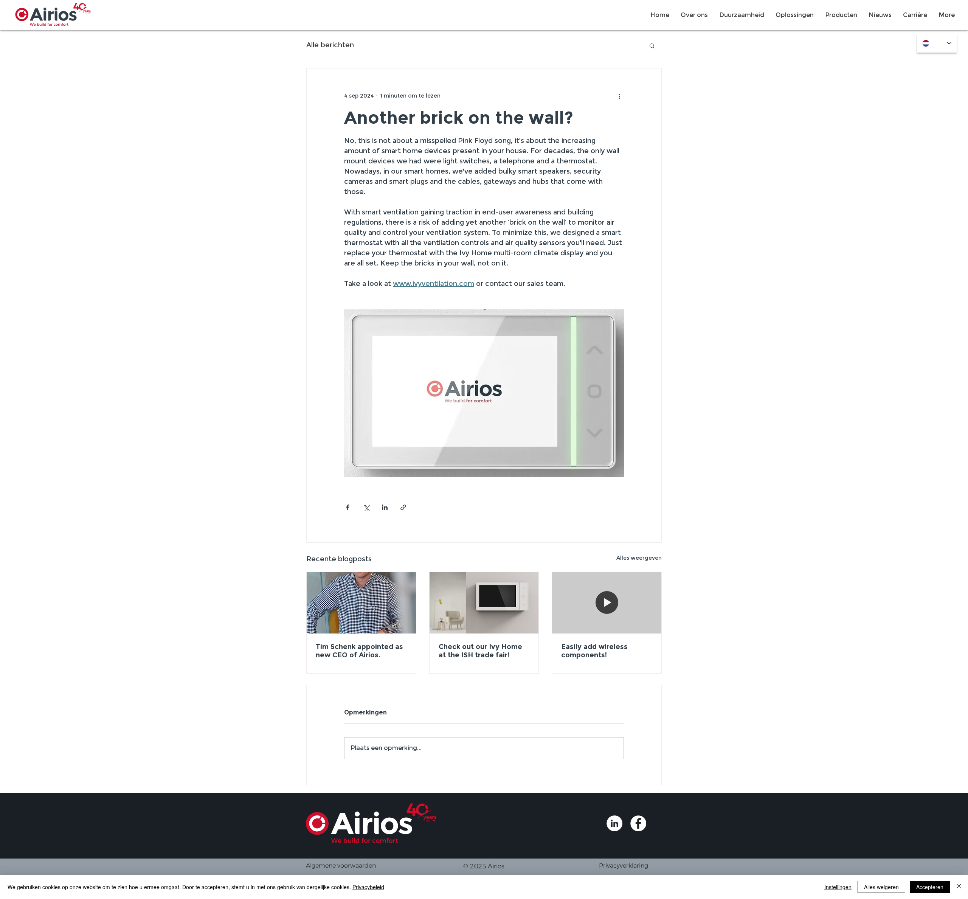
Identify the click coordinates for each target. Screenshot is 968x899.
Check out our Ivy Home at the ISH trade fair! (480, 651)
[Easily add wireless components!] (606, 602)
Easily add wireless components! (594, 651)
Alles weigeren (881, 887)
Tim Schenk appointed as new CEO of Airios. (359, 651)
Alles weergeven (639, 557)
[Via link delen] (403, 507)
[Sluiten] (958, 887)
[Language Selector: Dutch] (937, 43)
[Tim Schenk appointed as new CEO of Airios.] (361, 602)
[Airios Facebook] (638, 823)
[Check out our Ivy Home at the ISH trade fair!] (484, 602)
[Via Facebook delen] (347, 507)
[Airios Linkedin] (614, 823)
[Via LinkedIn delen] (384, 507)
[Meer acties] (619, 95)
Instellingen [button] (838, 887)
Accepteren (929, 887)
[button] (652, 45)
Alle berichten (330, 45)
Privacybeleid (368, 887)
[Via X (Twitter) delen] (366, 507)
